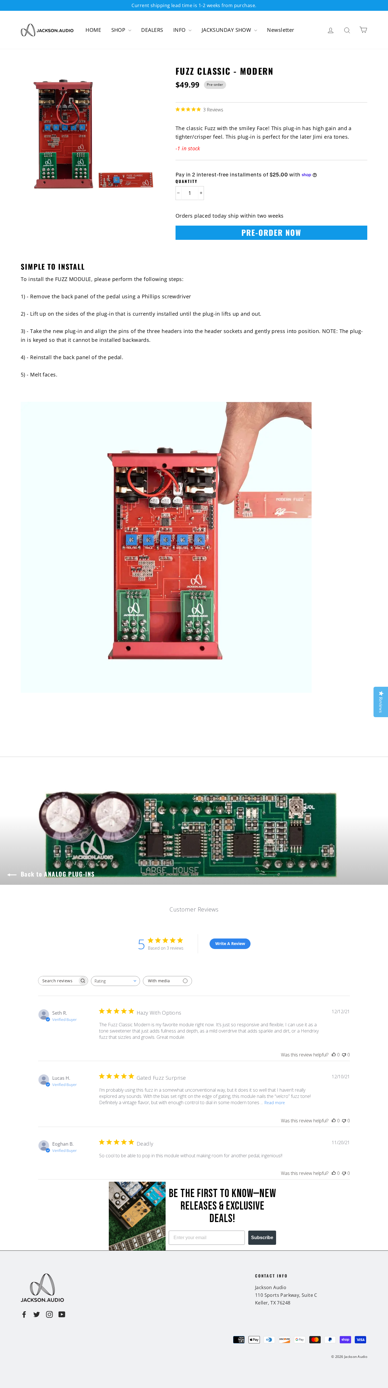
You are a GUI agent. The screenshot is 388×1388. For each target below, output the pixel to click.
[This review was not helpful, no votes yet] (344, 1055)
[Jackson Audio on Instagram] (49, 1314)
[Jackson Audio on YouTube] (62, 1314)
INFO (180, 29)
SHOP (119, 29)
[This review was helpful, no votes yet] (334, 1055)
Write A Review (230, 943)
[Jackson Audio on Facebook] (24, 1314)
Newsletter (280, 29)
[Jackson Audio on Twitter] (36, 1314)
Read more (274, 1102)
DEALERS (152, 29)
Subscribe (262, 1237)
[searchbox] (58, 980)
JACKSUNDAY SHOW (227, 29)
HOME (93, 29)
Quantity (186, 181)
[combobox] (115, 981)
